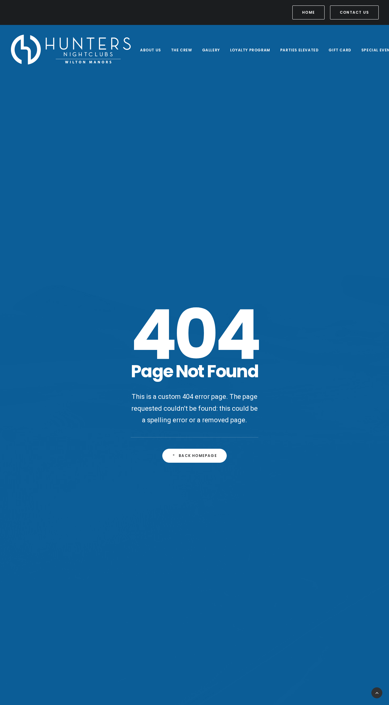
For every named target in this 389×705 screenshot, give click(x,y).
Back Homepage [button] (198, 455)
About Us (150, 50)
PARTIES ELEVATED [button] (299, 50)
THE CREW (181, 50)
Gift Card (340, 50)
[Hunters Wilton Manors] (71, 50)
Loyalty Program (250, 50)
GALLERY (211, 50)
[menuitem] (309, 12)
